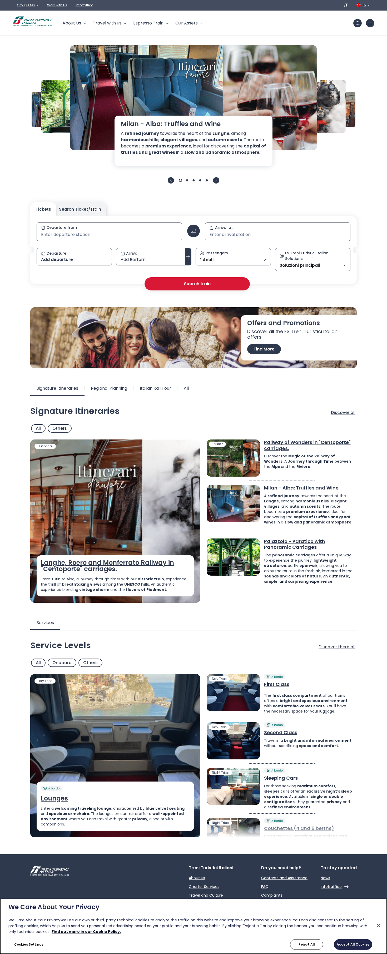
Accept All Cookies (353, 944)
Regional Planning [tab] (109, 388)
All (38, 428)
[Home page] (32, 21)
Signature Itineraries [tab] (57, 388)
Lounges (54, 798)
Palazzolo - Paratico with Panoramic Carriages (294, 544)
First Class (276, 684)
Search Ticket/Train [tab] (80, 209)
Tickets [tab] (43, 209)
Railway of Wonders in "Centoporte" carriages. (307, 445)
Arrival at (224, 227)
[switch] (193, 231)
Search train (197, 284)
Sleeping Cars (281, 778)
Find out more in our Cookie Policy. (86, 931)
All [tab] (186, 388)
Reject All (307, 944)
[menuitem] (74, 23)
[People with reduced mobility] (346, 5)
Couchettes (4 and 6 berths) (299, 829)
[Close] (378, 925)
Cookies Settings (28, 944)
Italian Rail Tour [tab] (155, 388)
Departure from (62, 227)
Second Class (280, 733)
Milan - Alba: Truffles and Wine (171, 124)
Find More (264, 349)
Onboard (62, 663)
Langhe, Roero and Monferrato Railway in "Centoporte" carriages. (107, 566)
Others (59, 428)
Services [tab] (45, 623)
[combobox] (109, 234)
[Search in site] (357, 23)
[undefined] (171, 180)
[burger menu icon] (370, 23)
